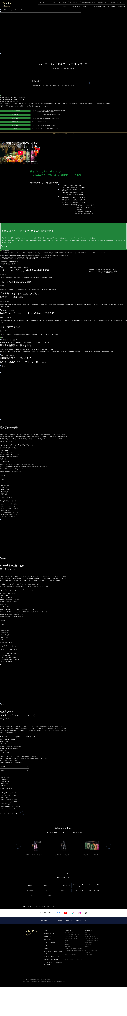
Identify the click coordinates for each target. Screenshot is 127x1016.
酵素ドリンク (31, 885)
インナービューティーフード (79, 885)
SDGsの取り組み (69, 920)
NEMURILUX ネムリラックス (71, 944)
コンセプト (66, 6)
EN (123, 2)
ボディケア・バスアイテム (96, 891)
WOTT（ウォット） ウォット (71, 958)
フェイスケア (79, 891)
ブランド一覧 (75, 6)
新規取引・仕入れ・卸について (9, 813)
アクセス (52, 920)
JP (120, 2)
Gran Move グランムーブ (71, 936)
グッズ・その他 (47, 895)
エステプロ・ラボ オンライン (51, 956)
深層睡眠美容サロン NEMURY (51, 959)
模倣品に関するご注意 (81, 920)
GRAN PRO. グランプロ (70, 932)
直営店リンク (72, 2)
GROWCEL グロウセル (70, 940)
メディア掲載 (52, 2)
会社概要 (64, 2)
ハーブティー (47, 891)
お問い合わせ (121, 6)
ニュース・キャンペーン (43, 2)
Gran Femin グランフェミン (71, 938)
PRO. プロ (67, 946)
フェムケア (31, 895)
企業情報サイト (101, 2)
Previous (18, 848)
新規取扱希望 (111, 6)
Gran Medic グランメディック (72, 934)
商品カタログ (86, 6)
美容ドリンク (47, 885)
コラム (58, 2)
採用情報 (113, 2)
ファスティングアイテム (63, 885)
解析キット (63, 891)
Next (109, 848)
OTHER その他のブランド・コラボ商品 (74, 948)
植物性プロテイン (31, 891)
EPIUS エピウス (68, 942)
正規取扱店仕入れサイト (87, 2)
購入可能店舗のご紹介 (99, 6)
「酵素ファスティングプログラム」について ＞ (63, 133)
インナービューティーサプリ (96, 885)
